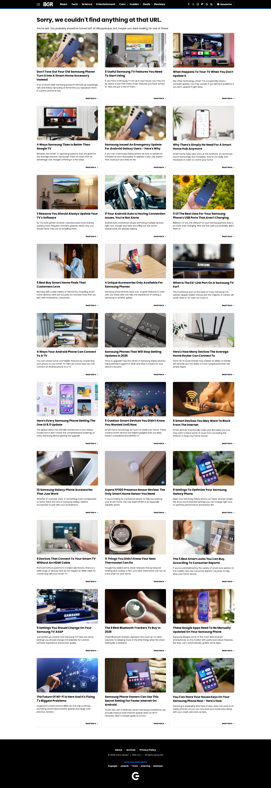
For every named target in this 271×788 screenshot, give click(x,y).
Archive (131, 749)
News (63, 4)
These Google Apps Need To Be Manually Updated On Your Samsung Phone (202, 630)
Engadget (112, 766)
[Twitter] (193, 4)
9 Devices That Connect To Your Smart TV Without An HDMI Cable (66, 560)
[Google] (207, 4)
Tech (74, 4)
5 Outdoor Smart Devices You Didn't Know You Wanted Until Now (135, 422)
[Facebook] (189, 4)
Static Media (122, 755)
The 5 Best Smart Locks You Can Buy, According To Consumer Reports (199, 561)
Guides (134, 4)
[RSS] (211, 4)
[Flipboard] (202, 4)
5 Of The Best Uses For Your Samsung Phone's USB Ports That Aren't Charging (201, 215)
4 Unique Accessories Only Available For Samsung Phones (134, 284)
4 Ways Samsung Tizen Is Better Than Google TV (63, 146)
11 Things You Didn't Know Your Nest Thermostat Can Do (130, 560)
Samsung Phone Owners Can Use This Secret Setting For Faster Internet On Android (132, 700)
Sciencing (145, 766)
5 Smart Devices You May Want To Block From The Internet (201, 423)
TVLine (135, 766)
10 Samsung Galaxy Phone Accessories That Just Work (65, 492)
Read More (91, 98)
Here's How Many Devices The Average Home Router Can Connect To (200, 353)
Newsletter (226, 4)
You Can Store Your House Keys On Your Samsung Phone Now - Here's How (201, 699)
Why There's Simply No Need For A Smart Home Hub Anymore (202, 146)
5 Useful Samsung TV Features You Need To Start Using (133, 73)
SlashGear (158, 766)
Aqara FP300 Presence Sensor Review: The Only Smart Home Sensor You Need (135, 492)
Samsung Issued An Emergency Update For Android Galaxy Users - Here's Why (133, 146)
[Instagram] (198, 4)
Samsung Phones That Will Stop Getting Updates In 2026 (133, 353)
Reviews (159, 4)
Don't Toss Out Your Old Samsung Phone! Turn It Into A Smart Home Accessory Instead (66, 75)
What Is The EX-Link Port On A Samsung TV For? (203, 285)
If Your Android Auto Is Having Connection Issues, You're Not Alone (135, 215)
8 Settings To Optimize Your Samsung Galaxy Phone (200, 492)
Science (87, 4)
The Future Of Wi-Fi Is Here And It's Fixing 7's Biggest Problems (66, 699)
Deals (146, 4)
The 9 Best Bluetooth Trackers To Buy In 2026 (132, 630)
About (118, 749)
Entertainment (105, 4)
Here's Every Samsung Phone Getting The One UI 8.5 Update (66, 422)
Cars (122, 4)
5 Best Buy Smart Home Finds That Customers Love (61, 284)
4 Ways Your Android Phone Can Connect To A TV (66, 353)
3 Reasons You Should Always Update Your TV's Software (67, 215)
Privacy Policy (148, 749)
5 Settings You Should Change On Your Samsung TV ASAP (64, 630)
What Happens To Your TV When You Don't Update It (203, 74)
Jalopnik (124, 766)
